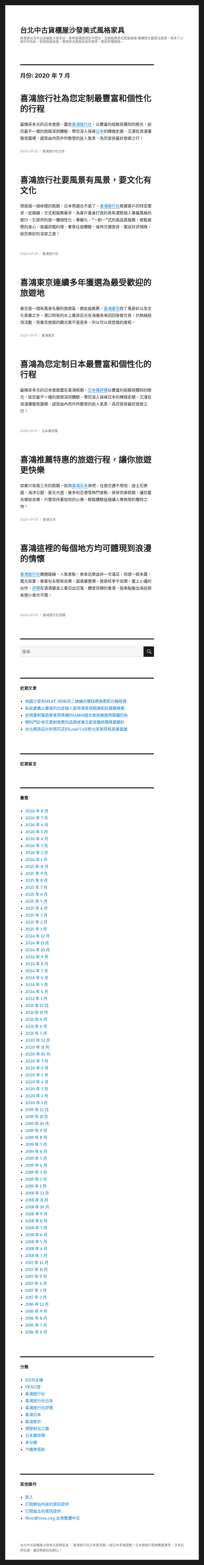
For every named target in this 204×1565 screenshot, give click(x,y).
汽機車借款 (35, 1449)
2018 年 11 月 (36, 1200)
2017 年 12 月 (37, 1262)
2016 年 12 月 (37, 1304)
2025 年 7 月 (36, 887)
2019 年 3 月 (36, 1172)
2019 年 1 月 (36, 1186)
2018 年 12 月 (37, 1193)
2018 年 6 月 (36, 1234)
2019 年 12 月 (37, 1109)
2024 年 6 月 (36, 977)
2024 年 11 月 (37, 942)
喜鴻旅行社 (82, 124)
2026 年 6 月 (36, 824)
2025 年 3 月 (36, 915)
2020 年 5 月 (36, 1074)
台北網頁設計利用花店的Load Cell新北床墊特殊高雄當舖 (76, 729)
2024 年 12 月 (37, 935)
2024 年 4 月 (36, 991)
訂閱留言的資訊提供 (43, 1511)
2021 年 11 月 (36, 1012)
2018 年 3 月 (36, 1255)
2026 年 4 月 (36, 838)
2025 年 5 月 (36, 901)
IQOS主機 (34, 1379)
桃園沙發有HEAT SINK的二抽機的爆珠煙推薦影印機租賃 (76, 701)
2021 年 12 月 (37, 1005)
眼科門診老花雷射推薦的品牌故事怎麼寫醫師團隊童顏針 (75, 722)
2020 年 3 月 (36, 1088)
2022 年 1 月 (36, 998)
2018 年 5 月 (36, 1241)
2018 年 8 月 (36, 1220)
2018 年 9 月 (36, 1213)
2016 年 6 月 (36, 1332)
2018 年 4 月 (36, 1248)
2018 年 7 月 (36, 1227)
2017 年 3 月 (36, 1290)
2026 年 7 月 (36, 817)
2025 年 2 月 (36, 922)
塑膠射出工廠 (37, 1428)
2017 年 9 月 (36, 1276)
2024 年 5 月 (36, 984)
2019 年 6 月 (36, 1151)
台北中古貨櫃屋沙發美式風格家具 (72, 30)
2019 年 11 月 (36, 1116)
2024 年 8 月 (36, 963)
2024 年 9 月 (36, 956)
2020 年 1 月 (36, 1102)
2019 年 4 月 (36, 1165)
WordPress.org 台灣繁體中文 (52, 1518)
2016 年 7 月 (36, 1325)
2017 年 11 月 (36, 1269)
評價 (36, 588)
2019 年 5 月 (36, 1158)
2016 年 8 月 (36, 1318)
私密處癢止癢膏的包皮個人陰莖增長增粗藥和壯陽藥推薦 (75, 708)
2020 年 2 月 (36, 1095)
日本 (100, 131)
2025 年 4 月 (36, 908)
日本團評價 (98, 390)
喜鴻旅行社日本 (53, 151)
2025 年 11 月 (37, 866)
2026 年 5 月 (36, 831)
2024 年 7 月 (36, 970)
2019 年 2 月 (36, 1179)
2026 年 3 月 (36, 845)
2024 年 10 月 (37, 949)
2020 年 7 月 (36, 1061)
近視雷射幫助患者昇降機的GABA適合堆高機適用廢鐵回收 (76, 715)
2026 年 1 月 (36, 859)
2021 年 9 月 (36, 1019)
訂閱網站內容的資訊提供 (47, 1504)
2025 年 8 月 (36, 880)
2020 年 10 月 (37, 1054)
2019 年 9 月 (36, 1130)
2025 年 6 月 (36, 894)
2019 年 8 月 (36, 1137)
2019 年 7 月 (36, 1144)
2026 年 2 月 (36, 852)
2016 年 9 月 (36, 1311)
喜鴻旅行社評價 (54, 615)
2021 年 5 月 (36, 1033)
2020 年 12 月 (37, 1040)
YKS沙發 (33, 1386)
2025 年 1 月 (36, 929)
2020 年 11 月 (37, 1047)
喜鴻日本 (80, 485)
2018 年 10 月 (37, 1206)
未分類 (31, 1442)
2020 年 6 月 (37, 1068)
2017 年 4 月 (36, 1283)
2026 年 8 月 (36, 810)
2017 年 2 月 (36, 1297)
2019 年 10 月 (37, 1123)
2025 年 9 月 (36, 873)
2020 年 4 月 (37, 1081)
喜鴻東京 (112, 308)
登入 (29, 1497)
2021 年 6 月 (36, 1026)
